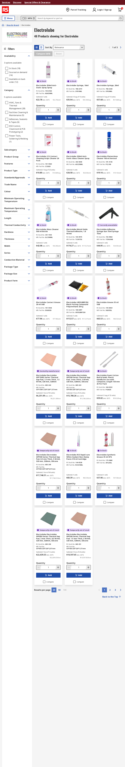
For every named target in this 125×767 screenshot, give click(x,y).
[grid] (36, 47)
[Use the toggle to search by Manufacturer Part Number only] (34, 18)
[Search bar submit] (120, 18)
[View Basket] (120, 10)
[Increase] (57, 110)
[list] (41, 47)
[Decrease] (38, 110)
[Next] (120, 47)
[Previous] (109, 47)
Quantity (40, 105)
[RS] (5, 9)
